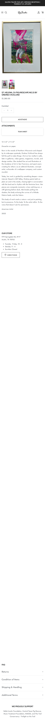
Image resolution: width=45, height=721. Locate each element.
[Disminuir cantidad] (3, 110)
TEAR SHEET (22, 132)
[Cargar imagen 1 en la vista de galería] (22, 49)
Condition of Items (10, 679)
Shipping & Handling (12, 687)
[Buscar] (7, 12)
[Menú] (2, 12)
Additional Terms (10, 695)
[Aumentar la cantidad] (12, 110)
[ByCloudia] (22, 12)
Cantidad (5, 106)
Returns (5, 671)
